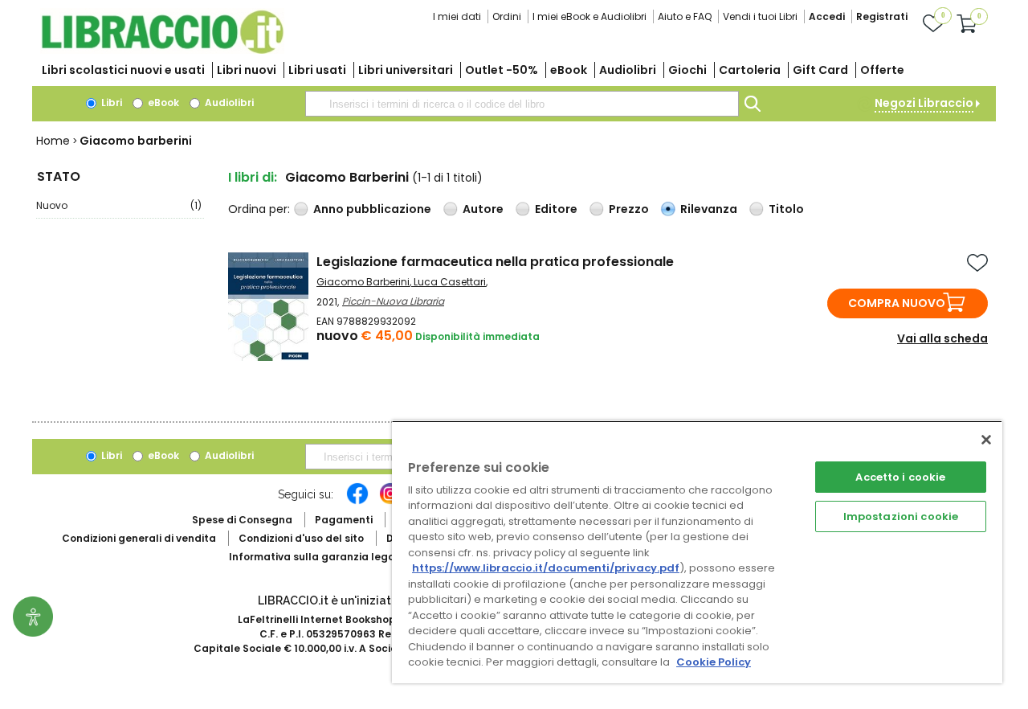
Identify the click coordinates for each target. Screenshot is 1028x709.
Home (53, 141)
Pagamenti (344, 520)
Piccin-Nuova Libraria (393, 301)
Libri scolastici (123, 70)
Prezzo (629, 209)
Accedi (827, 16)
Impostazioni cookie (900, 516)
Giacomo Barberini (363, 282)
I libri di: (252, 177)
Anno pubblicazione (372, 209)
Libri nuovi (246, 70)
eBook (568, 70)
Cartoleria (750, 70)
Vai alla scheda (942, 338)
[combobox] (522, 104)
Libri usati (317, 70)
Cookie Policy (713, 662)
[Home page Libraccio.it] (162, 50)
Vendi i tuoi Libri (760, 16)
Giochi (687, 70)
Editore (556, 209)
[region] (697, 551)
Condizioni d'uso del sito (301, 538)
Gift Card (820, 70)
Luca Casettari (450, 282)
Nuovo (119, 205)
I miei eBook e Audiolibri (589, 16)
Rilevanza (708, 209)
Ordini (506, 16)
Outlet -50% (501, 70)
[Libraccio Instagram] (390, 501)
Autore (483, 209)
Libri (110, 102)
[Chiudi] (986, 440)
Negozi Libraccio (924, 103)
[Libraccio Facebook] (357, 501)
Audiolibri (627, 70)
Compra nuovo (896, 303)
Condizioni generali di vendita (139, 538)
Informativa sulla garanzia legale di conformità (353, 557)
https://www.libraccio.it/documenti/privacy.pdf (545, 568)
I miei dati (457, 16)
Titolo (786, 209)
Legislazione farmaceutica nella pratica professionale (495, 261)
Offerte (882, 70)
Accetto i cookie (900, 477)
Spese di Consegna (242, 520)
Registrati (882, 16)
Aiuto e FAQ (685, 16)
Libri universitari (405, 70)
